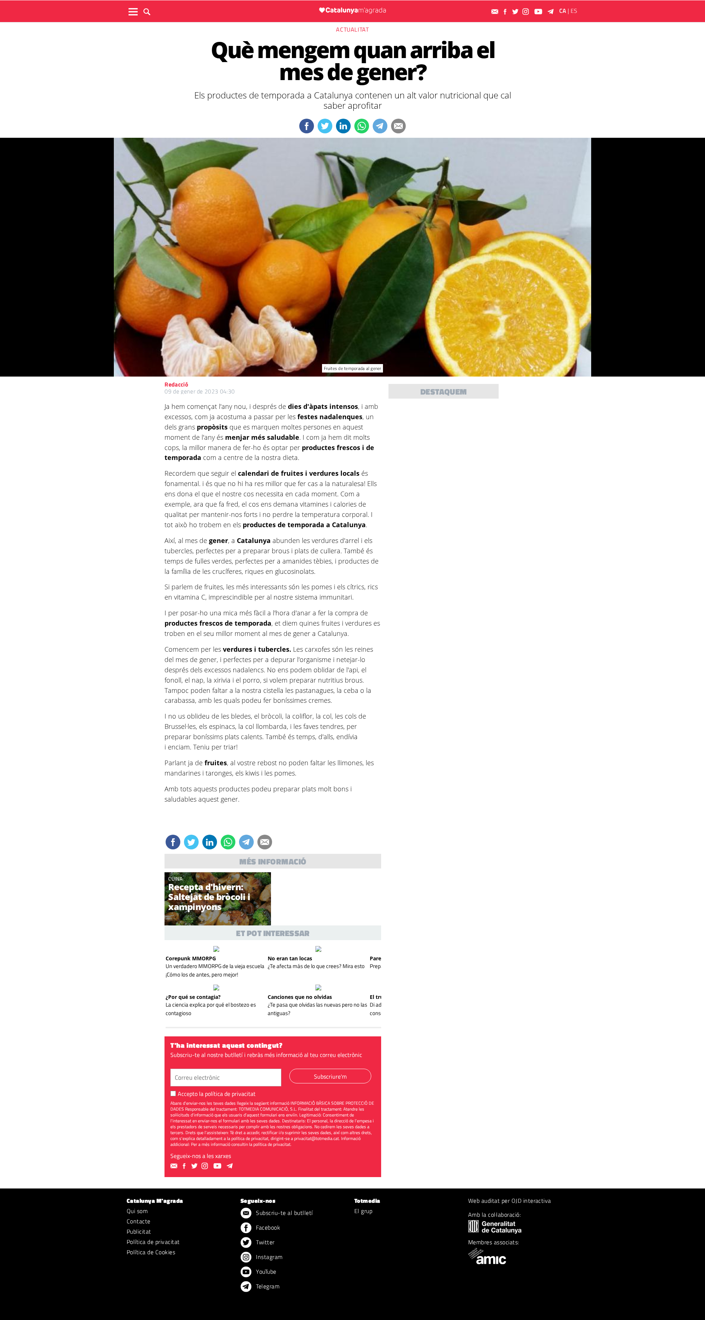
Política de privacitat (153, 1241)
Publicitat (139, 1231)
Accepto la (217, 1094)
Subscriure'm (330, 1076)
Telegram (266, 1286)
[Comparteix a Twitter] (325, 126)
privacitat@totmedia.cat (316, 1138)
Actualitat (352, 29)
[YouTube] (539, 12)
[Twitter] (516, 12)
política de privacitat (230, 1093)
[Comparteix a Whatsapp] (361, 126)
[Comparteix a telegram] (380, 126)
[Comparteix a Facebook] (306, 126)
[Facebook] (506, 12)
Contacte (139, 1221)
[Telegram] (551, 12)
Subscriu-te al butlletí (283, 1212)
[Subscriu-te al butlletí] (495, 12)
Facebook (267, 1227)
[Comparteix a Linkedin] (343, 126)
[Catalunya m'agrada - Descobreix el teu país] (352, 10)
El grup (363, 1210)
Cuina (175, 878)
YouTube (265, 1271)
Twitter (264, 1242)
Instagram (268, 1256)
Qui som (137, 1210)
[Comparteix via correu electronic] (398, 126)
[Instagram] (526, 12)
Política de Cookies (151, 1252)
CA (562, 10)
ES (574, 10)
